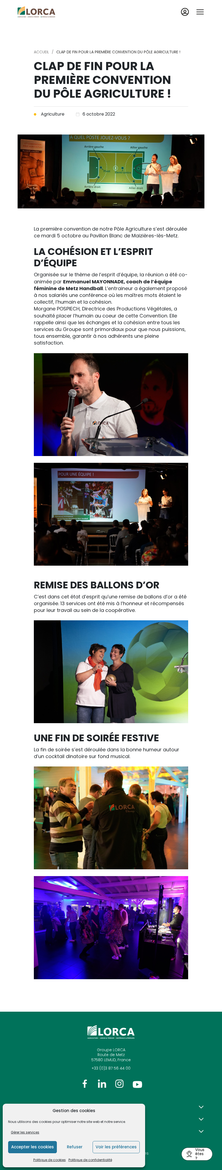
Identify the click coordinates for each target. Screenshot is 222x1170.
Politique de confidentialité (90, 1160)
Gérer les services (25, 1132)
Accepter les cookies (32, 1147)
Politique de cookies (49, 1160)
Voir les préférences (116, 1147)
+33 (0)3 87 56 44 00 (111, 1068)
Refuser (75, 1147)
